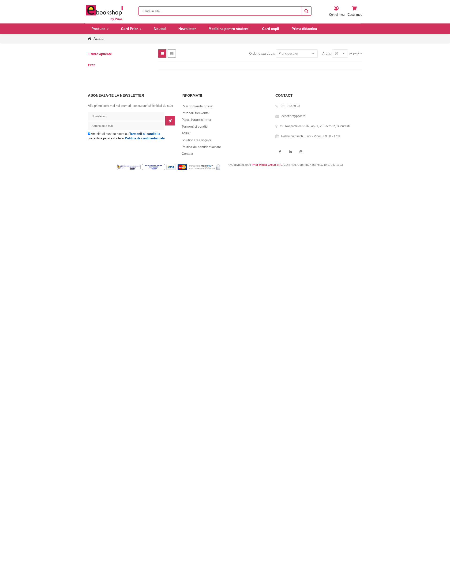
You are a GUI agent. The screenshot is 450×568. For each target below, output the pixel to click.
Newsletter (187, 29)
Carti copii (270, 29)
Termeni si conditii (195, 126)
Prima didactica (304, 29)
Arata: (326, 53)
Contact (187, 153)
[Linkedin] (290, 152)
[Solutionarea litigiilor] (154, 167)
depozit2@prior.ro (293, 116)
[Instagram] (300, 152)
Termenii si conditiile (144, 134)
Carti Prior (129, 29)
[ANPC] (129, 167)
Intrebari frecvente (195, 113)
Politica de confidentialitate (145, 138)
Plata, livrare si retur (196, 120)
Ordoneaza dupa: (262, 53)
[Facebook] (279, 152)
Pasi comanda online (197, 106)
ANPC (186, 133)
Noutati (160, 29)
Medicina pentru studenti (229, 29)
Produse (98, 29)
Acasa (98, 39)
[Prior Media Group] (104, 10)
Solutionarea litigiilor (196, 140)
